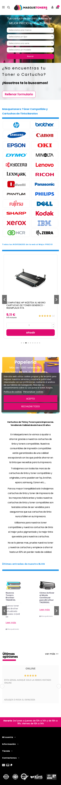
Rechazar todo (30, 406)
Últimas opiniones (10, 655)
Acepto (30, 398)
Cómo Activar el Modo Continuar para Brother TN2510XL (13, 597)
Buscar (30, 56)
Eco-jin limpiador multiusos (44, 594)
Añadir (30, 332)
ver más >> (51, 654)
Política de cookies (13, 391)
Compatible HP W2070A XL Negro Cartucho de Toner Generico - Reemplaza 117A (26, 305)
